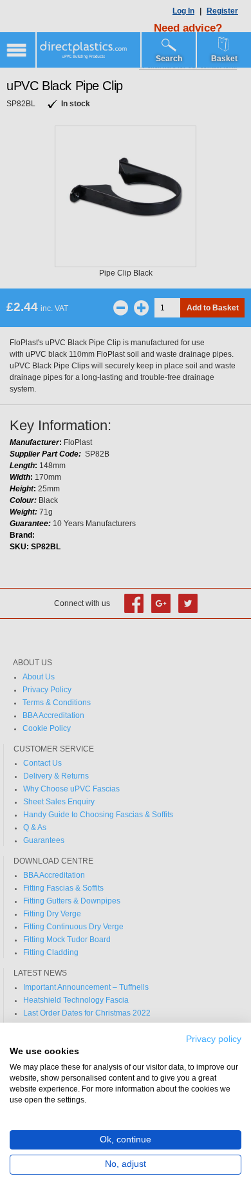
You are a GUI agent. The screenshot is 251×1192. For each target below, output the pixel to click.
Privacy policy (213, 1039)
